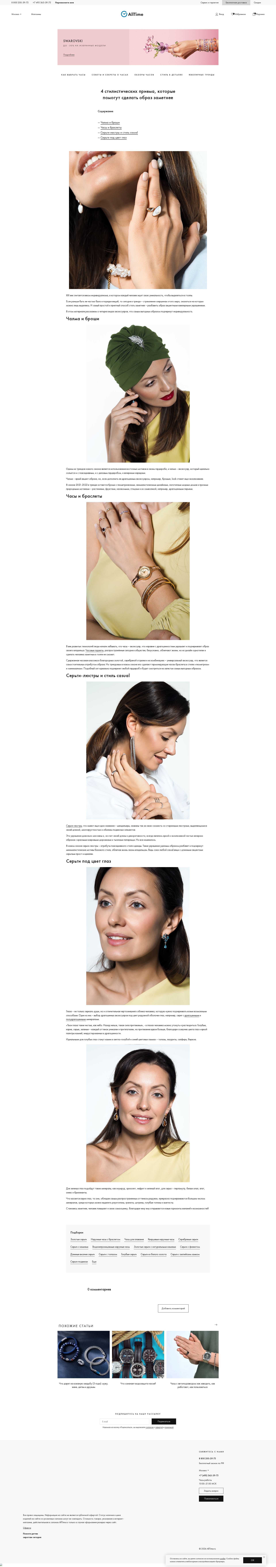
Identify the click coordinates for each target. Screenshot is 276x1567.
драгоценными (191, 1015)
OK (252, 1560)
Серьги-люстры (74, 825)
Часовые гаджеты (94, 650)
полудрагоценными (76, 1019)
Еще (94, 1261)
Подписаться (164, 1421)
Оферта (27, 1527)
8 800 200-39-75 (20, 2)
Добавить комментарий (173, 1308)
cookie (222, 1558)
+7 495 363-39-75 (42, 2)
